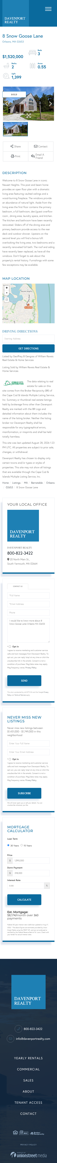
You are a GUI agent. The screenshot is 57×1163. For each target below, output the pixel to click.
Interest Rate (13, 880)
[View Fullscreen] (6, 299)
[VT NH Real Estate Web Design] (29, 1154)
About (28, 1092)
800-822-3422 (20, 553)
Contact (28, 1114)
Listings (16, 482)
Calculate (24, 899)
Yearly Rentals (28, 1058)
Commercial (28, 1069)
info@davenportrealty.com (32, 1039)
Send (24, 680)
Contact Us (17, 586)
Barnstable (37, 482)
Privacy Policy (30, 668)
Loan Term (12, 838)
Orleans (50, 482)
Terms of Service (20, 695)
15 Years (28, 845)
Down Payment (14, 867)
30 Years (14, 845)
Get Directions (28, 348)
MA (26, 482)
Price (9, 855)
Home (5, 482)
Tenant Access (29, 1103)
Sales (28, 1080)
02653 (9, 487)
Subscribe (24, 793)
